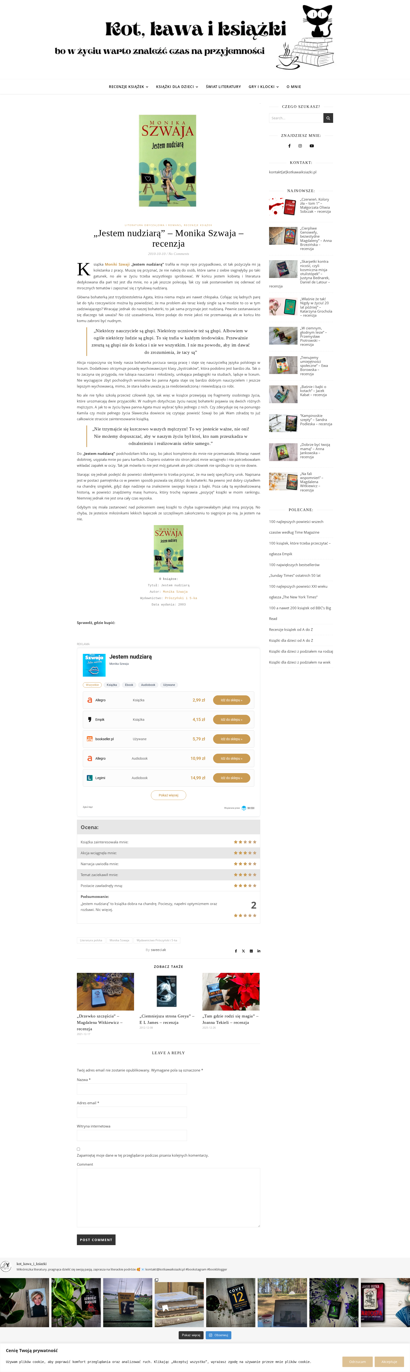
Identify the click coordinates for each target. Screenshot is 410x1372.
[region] (205, 1357)
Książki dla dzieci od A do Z (291, 640)
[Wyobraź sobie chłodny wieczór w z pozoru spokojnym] (385, 1302)
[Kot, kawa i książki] (205, 39)
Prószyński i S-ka (181, 598)
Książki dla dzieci (175, 86)
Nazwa (84, 1079)
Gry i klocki (262, 86)
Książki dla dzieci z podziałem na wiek (300, 662)
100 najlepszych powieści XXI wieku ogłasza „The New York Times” (298, 591)
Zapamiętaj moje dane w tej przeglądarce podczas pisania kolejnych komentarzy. (143, 1155)
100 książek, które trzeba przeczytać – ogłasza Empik (300, 548)
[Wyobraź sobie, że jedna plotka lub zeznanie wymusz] (76, 1302)
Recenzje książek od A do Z (291, 629)
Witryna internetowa (93, 1126)
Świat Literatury (223, 86)
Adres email (88, 1102)
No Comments (178, 254)
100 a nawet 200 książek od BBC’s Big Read (300, 613)
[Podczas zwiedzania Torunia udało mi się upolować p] (179, 1302)
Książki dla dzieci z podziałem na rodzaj (301, 651)
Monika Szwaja (175, 592)
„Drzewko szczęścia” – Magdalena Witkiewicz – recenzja (99, 1022)
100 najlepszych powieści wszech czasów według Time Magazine (296, 527)
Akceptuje (389, 1361)
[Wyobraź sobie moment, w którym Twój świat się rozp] (24, 1302)
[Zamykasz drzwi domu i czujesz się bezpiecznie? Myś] (127, 1302)
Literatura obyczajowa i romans (153, 225)
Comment (85, 1164)
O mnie (294, 86)
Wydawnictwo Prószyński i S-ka (157, 940)
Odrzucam (357, 1361)
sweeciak (158, 949)
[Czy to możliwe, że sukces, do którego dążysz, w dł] (230, 1302)
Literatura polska (91, 940)
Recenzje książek (126, 86)
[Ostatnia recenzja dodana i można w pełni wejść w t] (282, 1302)
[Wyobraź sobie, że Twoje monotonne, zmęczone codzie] (334, 1302)
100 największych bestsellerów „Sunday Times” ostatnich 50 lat (295, 570)
